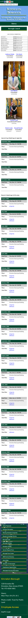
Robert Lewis (9, 128)
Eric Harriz (19, 54)
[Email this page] (12, 1)
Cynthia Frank (14, 120)
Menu (14, 24)
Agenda (13, 206)
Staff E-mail (5, 612)
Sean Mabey (14, 90)
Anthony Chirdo (9, 54)
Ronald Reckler (18, 128)
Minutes (13, 221)
